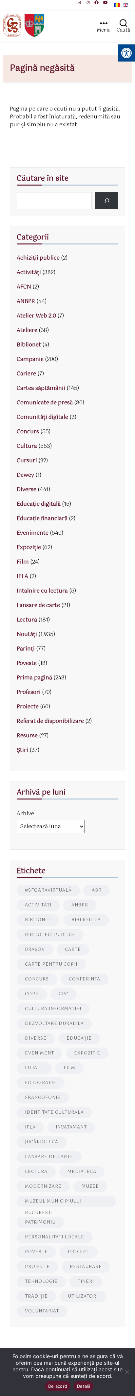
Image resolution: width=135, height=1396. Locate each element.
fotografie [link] (40, 1082)
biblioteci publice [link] (50, 934)
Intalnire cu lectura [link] (42, 591)
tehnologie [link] (41, 1281)
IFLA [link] (22, 576)
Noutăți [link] (27, 634)
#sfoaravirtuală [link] (48, 890)
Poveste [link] (27, 663)
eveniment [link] (39, 1053)
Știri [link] (22, 750)
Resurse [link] (27, 735)
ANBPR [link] (26, 301)
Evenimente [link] (32, 533)
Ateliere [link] (27, 330)
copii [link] (32, 994)
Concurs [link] (28, 431)
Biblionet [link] (29, 345)
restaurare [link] (86, 1266)
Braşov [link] (35, 949)
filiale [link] (34, 1068)
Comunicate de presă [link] (45, 402)
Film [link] (23, 562)
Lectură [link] (27, 620)
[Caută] (106, 200)
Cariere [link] (26, 373)
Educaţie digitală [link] (39, 504)
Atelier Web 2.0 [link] (36, 316)
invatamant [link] (71, 1127)
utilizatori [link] (83, 1296)
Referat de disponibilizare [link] (50, 721)
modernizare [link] (43, 1186)
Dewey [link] (25, 475)
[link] (78, 2)
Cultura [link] (27, 446)
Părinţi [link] (26, 649)
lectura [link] (36, 1171)
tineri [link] (86, 1281)
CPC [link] (63, 994)
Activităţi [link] (29, 272)
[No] (127, 1372)
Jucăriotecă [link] (41, 1142)
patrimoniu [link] (40, 1222)
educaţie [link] (79, 1038)
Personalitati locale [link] (54, 1237)
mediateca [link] (82, 1171)
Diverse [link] (26, 489)
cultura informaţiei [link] (53, 1008)
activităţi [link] (38, 905)
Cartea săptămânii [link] (41, 388)
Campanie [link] (30, 359)
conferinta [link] (84, 979)
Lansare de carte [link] (38, 605)
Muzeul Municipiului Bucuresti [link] (53, 1202)
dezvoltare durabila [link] (54, 1023)
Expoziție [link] (29, 547)
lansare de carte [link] (49, 1157)
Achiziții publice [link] (38, 258)
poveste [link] (36, 1252)
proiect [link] (78, 1252)
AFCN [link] (24, 287)
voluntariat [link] (42, 1311)
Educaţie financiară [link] (42, 518)
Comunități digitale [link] (42, 417)
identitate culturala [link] (54, 1112)
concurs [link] (37, 979)
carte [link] (73, 949)
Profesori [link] (29, 692)
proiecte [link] (37, 1266)
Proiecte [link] (28, 706)
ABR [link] (97, 890)
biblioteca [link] (86, 920)
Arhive (25, 813)
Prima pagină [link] (34, 677)
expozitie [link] (87, 1053)
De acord (57, 1386)
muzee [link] (90, 1186)
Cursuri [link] (27, 460)
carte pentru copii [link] (51, 964)
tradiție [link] (36, 1296)
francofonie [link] (43, 1097)
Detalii (83, 1386)
